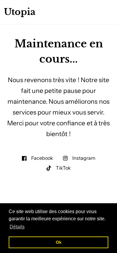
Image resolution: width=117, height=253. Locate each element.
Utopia (19, 11)
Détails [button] (17, 226)
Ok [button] (59, 242)
